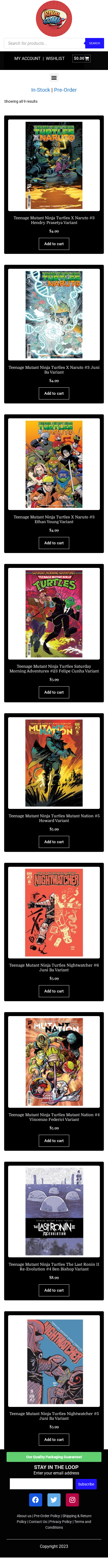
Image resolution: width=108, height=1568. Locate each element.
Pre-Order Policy (47, 1516)
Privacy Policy (60, 1522)
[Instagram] (72, 1499)
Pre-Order (65, 90)
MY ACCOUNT (27, 58)
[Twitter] (54, 1499)
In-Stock (40, 90)
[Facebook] (35, 1499)
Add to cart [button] (54, 244)
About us (24, 1516)
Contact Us (38, 1522)
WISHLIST (55, 58)
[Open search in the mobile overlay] (54, 43)
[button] (54, 77)
